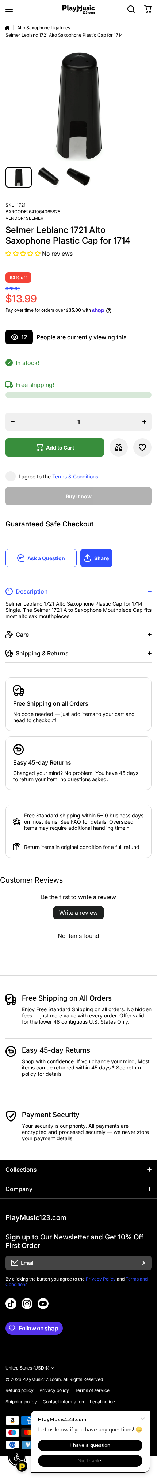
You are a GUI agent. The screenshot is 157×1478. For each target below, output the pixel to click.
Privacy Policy (101, 1279)
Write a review (78, 912)
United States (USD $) (27, 1368)
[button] (148, 9)
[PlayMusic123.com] (78, 9)
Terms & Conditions (75, 476)
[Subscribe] (142, 1263)
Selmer (34, 218)
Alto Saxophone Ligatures (43, 27)
